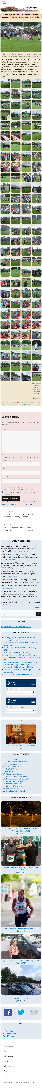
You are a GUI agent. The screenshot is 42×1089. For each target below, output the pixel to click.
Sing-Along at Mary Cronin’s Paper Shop (20, 662)
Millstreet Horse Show (12, 784)
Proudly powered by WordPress (24, 1083)
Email (4, 468)
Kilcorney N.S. (9, 772)
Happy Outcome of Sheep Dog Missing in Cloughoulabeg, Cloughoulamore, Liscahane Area (22, 657)
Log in (6, 1029)
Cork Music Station (11, 767)
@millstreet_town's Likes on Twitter (16, 626)
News (5, 405)
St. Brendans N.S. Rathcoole (14, 791)
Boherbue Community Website (15, 762)
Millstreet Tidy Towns (12, 786)
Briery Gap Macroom (12, 764)
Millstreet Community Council (16, 776)
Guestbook (8, 1046)
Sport (21, 405)
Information (8, 1056)
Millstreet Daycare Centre (14, 781)
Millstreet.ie (8, 1083)
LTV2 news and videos (12, 774)
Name (4, 460)
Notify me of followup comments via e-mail (20, 457)
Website (5, 476)
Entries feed (8, 1031)
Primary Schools (13, 405)
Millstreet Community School (15, 779)
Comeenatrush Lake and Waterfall (18, 674)
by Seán (14, 402)
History (6, 1061)
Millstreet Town (35, 402)
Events (27, 402)
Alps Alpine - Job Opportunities (17, 652)
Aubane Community (11, 759)
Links (6, 1076)
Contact (7, 1051)
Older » (37, 607)
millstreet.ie (8, 1066)
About (6, 1041)
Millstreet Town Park (32, 405)
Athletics (22, 402)
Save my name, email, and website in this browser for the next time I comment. (18, 488)
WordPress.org (9, 1036)
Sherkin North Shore (11, 789)
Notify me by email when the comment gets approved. (19, 493)
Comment (6, 429)
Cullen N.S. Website (11, 769)
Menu (4, 3)
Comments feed (9, 1034)
